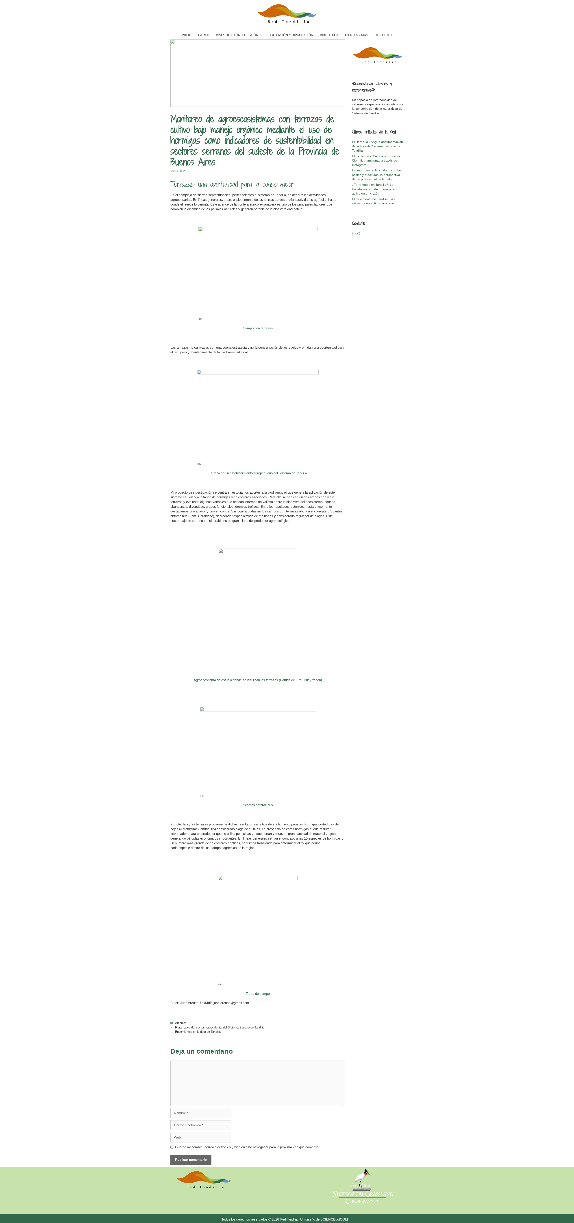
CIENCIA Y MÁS (356, 35)
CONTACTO (383, 35)
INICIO (186, 35)
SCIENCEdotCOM (334, 1219)
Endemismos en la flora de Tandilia (198, 1031)
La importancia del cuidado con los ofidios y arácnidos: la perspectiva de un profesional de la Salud (376, 174)
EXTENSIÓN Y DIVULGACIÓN (291, 35)
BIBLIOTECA (329, 35)
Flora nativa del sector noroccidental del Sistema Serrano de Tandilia (219, 1027)
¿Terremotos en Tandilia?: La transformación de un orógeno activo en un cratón (373, 189)
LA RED (203, 35)
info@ (356, 233)
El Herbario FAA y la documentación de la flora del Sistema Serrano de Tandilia (377, 146)
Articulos (181, 1023)
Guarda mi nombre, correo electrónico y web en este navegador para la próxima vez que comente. (247, 1147)
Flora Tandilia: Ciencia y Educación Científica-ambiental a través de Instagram (377, 160)
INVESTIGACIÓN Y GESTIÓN (237, 35)
